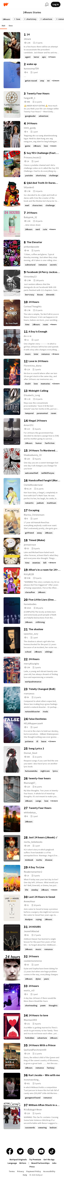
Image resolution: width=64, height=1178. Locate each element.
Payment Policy (33, 1171)
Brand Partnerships (40, 1163)
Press (32, 1166)
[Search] (47, 4)
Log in (56, 4)
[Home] (23, 4)
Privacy (20, 1171)
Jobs (54, 1163)
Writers (22, 1163)
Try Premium (35, 1159)
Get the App (48, 1159)
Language (12, 1163)
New (11, 25)
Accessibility (49, 1171)
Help (25, 1175)
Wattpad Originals (18, 1159)
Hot (3, 25)
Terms (12, 1171)
